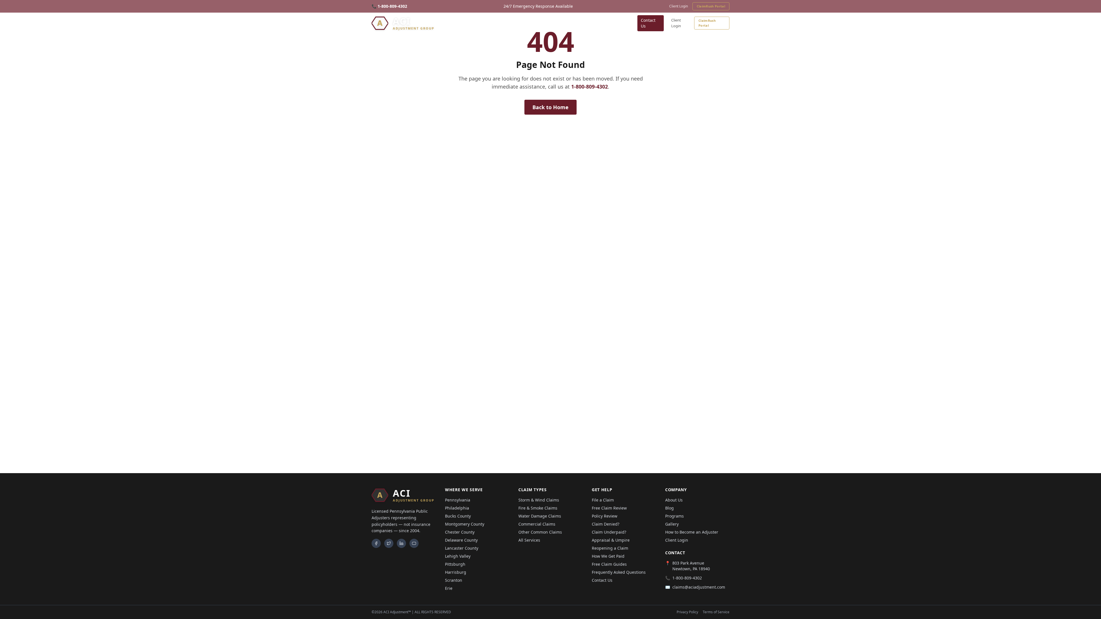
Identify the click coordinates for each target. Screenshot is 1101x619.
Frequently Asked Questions (619, 572)
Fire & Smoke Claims (537, 508)
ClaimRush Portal (711, 6)
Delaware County (461, 540)
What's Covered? (521, 23)
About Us (674, 500)
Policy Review (604, 516)
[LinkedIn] (401, 543)
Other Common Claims (540, 532)
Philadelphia (457, 508)
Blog (593, 23)
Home (443, 23)
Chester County (460, 532)
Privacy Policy (687, 612)
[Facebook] (376, 543)
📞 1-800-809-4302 (389, 6)
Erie (448, 588)
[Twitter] (388, 543)
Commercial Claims (536, 524)
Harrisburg (455, 572)
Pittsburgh (455, 564)
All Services (529, 540)
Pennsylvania (457, 500)
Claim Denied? (605, 524)
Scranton (453, 580)
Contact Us (648, 23)
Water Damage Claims (539, 516)
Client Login (678, 6)
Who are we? (617, 23)
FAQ (551, 23)
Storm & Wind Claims (538, 500)
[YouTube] (414, 543)
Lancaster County (461, 548)
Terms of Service (716, 612)
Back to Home (550, 107)
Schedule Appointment (469, 23)
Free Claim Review (609, 508)
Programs (674, 516)
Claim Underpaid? (609, 532)
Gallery (574, 23)
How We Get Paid (608, 556)
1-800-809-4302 (589, 86)
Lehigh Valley (458, 556)
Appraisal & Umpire (611, 540)
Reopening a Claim (610, 548)
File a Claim (603, 500)
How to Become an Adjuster (691, 532)
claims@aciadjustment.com (698, 587)
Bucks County (458, 516)
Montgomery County (464, 524)
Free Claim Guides (609, 564)
